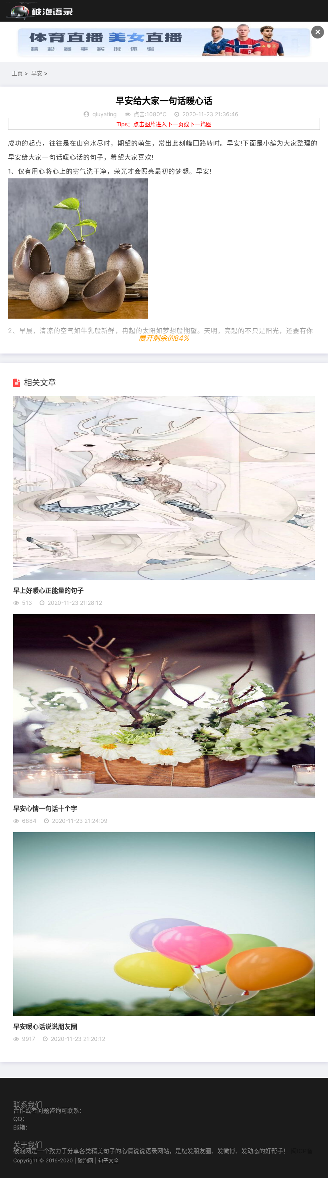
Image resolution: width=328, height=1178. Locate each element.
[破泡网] (40, 11)
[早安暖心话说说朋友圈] (164, 1014)
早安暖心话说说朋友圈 (45, 1026)
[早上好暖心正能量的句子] (164, 578)
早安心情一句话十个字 (45, 808)
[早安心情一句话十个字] (164, 796)
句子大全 (108, 1160)
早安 (36, 73)
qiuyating (104, 114)
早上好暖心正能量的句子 (48, 590)
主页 (17, 73)
